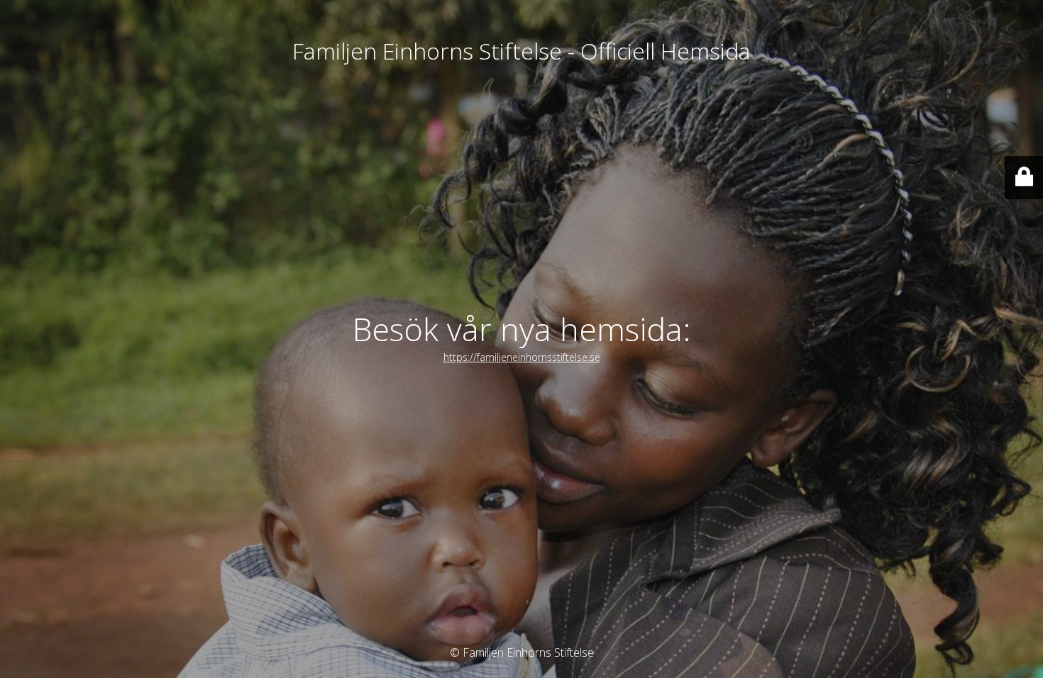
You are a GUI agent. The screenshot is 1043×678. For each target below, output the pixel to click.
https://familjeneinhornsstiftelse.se (521, 357)
